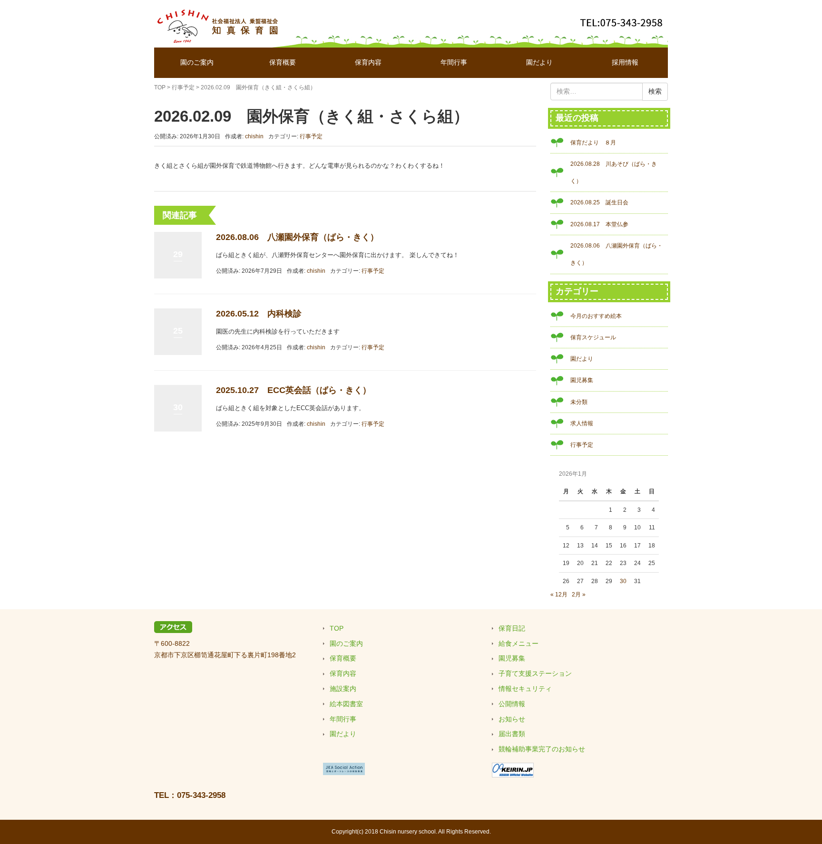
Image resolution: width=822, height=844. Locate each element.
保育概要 (282, 62)
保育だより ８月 (593, 142)
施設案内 (343, 688)
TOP (160, 87)
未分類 (578, 402)
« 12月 (559, 594)
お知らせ (512, 719)
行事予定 (183, 87)
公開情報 (512, 704)
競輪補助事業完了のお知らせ (542, 749)
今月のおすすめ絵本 (596, 316)
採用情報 (625, 62)
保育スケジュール (593, 337)
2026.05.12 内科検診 (259, 313)
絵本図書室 (346, 704)
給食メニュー (518, 643)
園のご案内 (197, 62)
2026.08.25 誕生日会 (599, 202)
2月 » (579, 594)
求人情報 (581, 423)
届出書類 (512, 734)
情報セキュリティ (525, 688)
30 (623, 581)
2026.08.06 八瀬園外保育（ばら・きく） (297, 237)
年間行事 (453, 62)
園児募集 (581, 380)
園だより (539, 62)
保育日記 (512, 628)
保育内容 (368, 62)
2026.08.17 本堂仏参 (599, 224)
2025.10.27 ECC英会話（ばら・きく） (293, 390)
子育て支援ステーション (535, 673)
